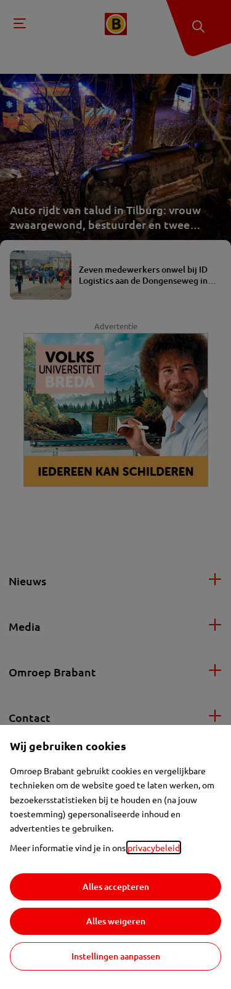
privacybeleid (154, 847)
